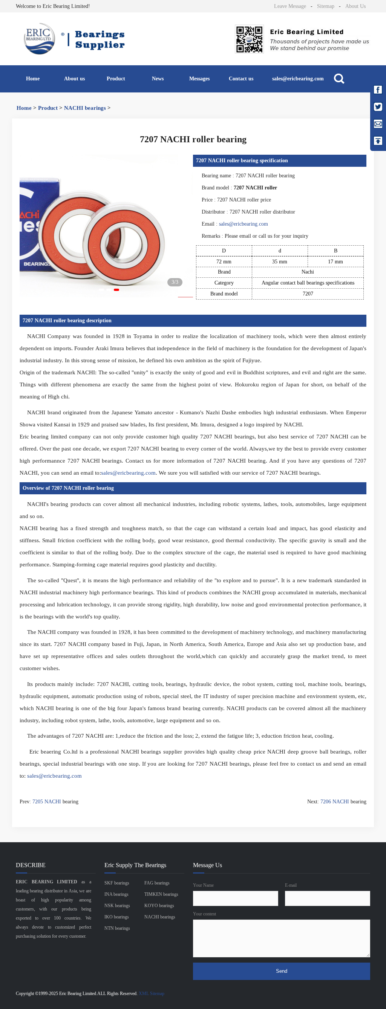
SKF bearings (116, 883)
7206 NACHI (334, 801)
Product (116, 79)
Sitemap (325, 6)
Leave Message (290, 6)
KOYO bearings (159, 905)
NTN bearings (117, 928)
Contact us (241, 79)
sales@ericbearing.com (298, 79)
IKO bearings (116, 917)
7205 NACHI (46, 801)
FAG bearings (157, 883)
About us (74, 79)
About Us (355, 6)
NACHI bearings (85, 108)
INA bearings (116, 894)
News (158, 79)
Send (281, 971)
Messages (199, 79)
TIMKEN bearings (161, 894)
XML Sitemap (151, 993)
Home (33, 79)
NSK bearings (117, 905)
